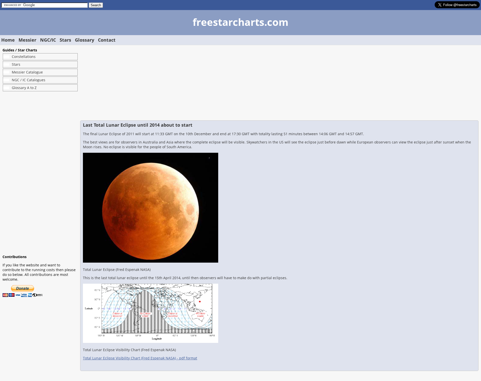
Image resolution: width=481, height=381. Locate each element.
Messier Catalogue (27, 72)
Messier (27, 40)
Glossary (84, 40)
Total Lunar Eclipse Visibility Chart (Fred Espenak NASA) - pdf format (140, 358)
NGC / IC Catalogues (28, 80)
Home (8, 40)
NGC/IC (48, 40)
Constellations (24, 56)
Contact (106, 40)
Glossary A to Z (24, 87)
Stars (65, 40)
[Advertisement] (40, 173)
